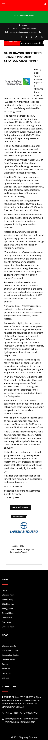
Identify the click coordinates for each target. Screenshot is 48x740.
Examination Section (10, 655)
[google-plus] (37, 37)
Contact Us (6, 673)
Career (5, 664)
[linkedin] (42, 37)
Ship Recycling (8, 604)
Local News (7, 618)
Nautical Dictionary (10, 650)
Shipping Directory (9, 646)
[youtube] (32, 37)
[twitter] (26, 37)
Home (4, 590)
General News (8, 613)
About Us (6, 669)
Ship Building (7, 599)
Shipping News (8, 595)
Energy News (7, 608)
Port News (6, 622)
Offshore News (8, 627)
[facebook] (21, 37)
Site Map (5, 678)
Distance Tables (8, 659)
